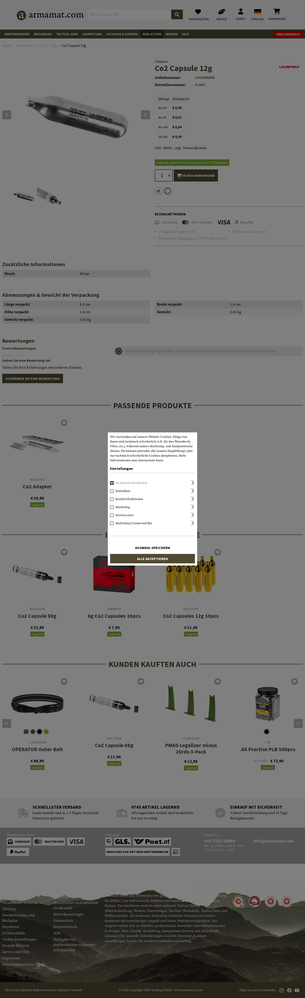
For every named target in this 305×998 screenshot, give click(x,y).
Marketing (122, 507)
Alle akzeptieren (152, 558)
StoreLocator (124, 515)
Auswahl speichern (152, 547)
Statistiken (122, 491)
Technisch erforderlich (131, 483)
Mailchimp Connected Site (133, 523)
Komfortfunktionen (129, 499)
